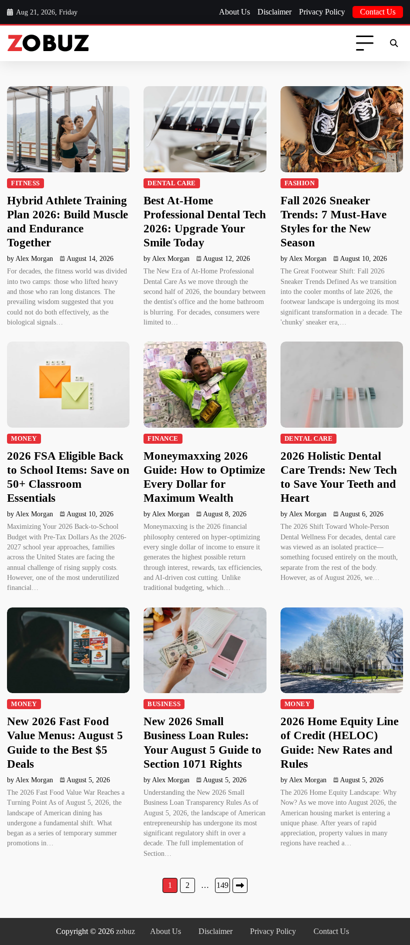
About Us (234, 12)
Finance (163, 438)
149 (222, 885)
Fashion (299, 183)
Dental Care (172, 183)
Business (164, 704)
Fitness (25, 183)
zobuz (125, 931)
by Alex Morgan (30, 258)
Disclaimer (275, 12)
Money (24, 438)
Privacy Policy (322, 12)
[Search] (394, 44)
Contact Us (378, 12)
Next (240, 885)
